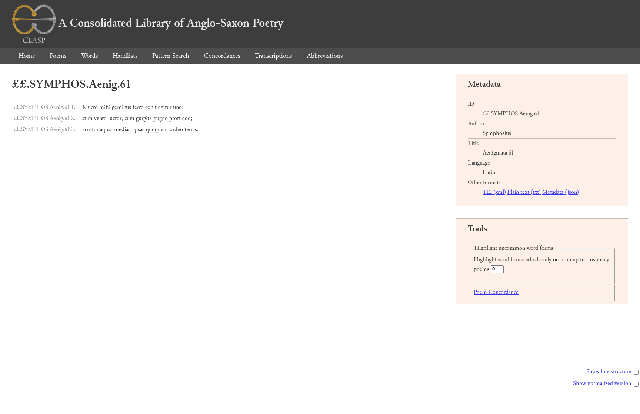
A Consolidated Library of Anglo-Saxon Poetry (171, 23)
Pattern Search (170, 55)
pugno (160, 118)
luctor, (115, 118)
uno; (178, 107)
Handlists (125, 55)
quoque (154, 129)
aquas (106, 129)
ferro (138, 107)
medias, (123, 129)
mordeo (174, 129)
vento (100, 118)
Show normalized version (602, 383)
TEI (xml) (494, 192)
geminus (121, 107)
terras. (191, 129)
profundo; (181, 118)
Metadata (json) (560, 192)
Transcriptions (273, 55)
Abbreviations (325, 55)
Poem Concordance (496, 292)
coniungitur (158, 107)
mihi (104, 107)
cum (88, 118)
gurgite (144, 118)
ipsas (138, 129)
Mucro (90, 107)
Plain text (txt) (524, 192)
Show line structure (608, 371)
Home (27, 55)
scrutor (91, 129)
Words (89, 55)
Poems (58, 55)
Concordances (222, 55)
